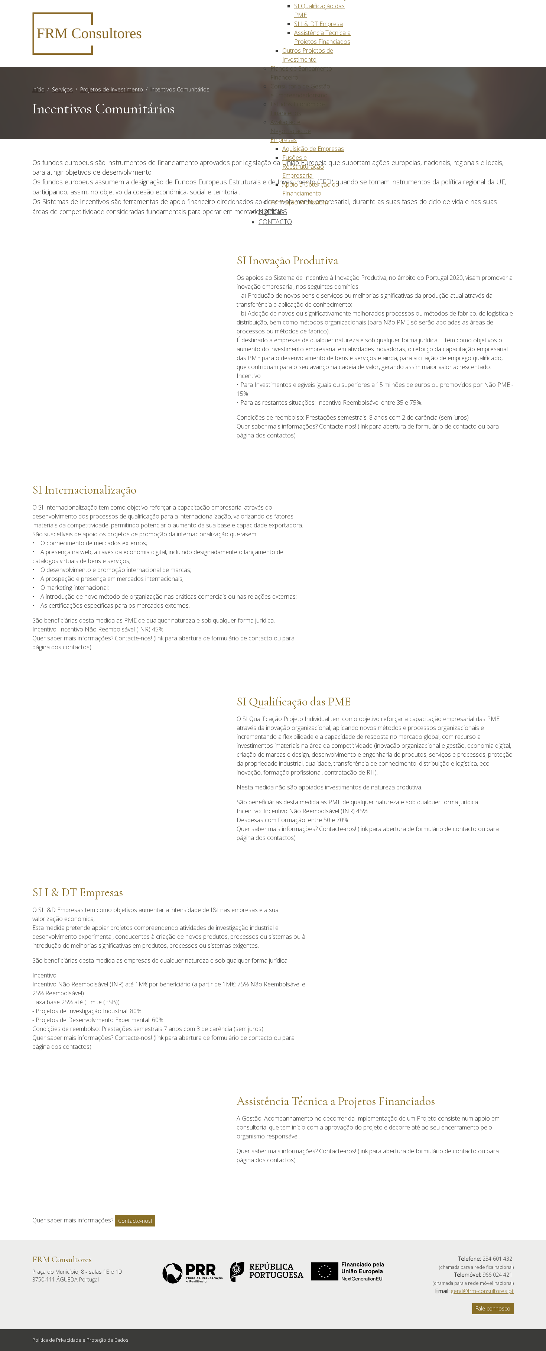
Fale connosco (492, 1308)
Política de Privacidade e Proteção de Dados (80, 1340)
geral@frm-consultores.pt (482, 1291)
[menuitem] (318, 24)
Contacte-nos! (135, 1220)
